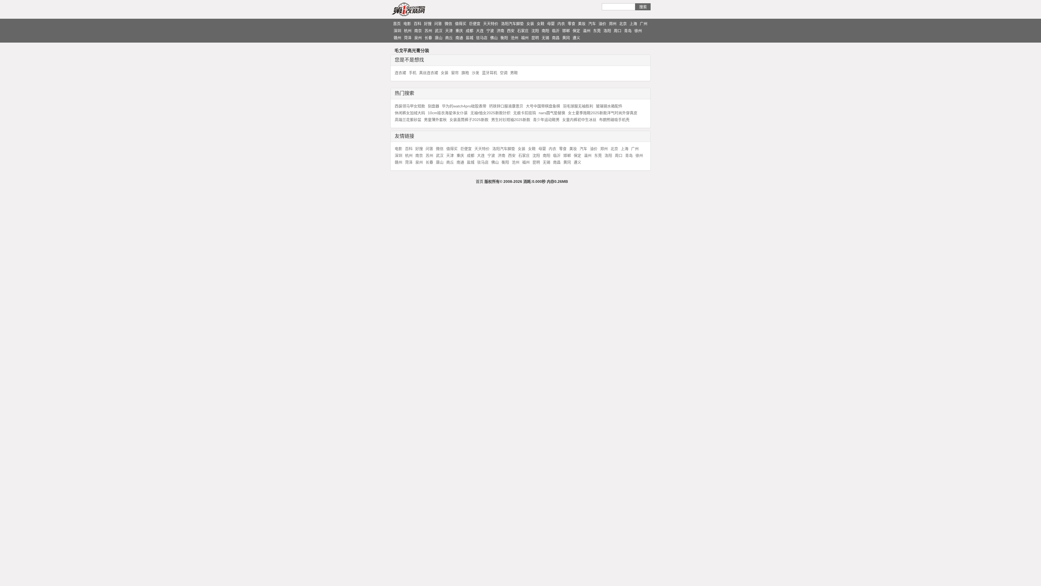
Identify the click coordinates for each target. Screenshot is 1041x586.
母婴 (551, 23)
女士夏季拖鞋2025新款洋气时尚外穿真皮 (602, 113)
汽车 (592, 23)
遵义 (576, 38)
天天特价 (490, 23)
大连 (480, 30)
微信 (448, 23)
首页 (397, 23)
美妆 (582, 23)
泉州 (418, 38)
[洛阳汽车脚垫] (418, 9)
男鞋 (514, 73)
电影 (407, 23)
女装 (530, 23)
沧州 (514, 38)
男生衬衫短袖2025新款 (510, 119)
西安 (511, 30)
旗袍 (465, 73)
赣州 (397, 38)
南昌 (556, 38)
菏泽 (408, 38)
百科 (417, 23)
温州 (586, 30)
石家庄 (523, 30)
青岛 (628, 30)
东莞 (597, 30)
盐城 (469, 38)
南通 (459, 38)
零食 (571, 23)
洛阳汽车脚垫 (512, 23)
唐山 (438, 38)
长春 (428, 38)
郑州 (612, 23)
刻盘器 (433, 106)
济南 (500, 30)
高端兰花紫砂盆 (408, 119)
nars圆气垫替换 (552, 113)
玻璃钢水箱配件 (609, 106)
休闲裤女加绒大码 (410, 113)
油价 (602, 23)
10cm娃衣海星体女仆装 (448, 113)
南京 (418, 30)
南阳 (545, 30)
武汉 (438, 30)
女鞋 (540, 23)
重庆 (459, 30)
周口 (617, 30)
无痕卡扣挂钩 (524, 113)
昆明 (535, 38)
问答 (438, 23)
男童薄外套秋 (435, 119)
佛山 (494, 38)
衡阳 (504, 38)
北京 (623, 23)
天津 (449, 30)
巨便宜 (474, 23)
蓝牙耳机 (489, 73)
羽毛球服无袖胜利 (578, 106)
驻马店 (481, 38)
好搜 (428, 23)
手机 (412, 73)
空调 (503, 73)
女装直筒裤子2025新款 (469, 119)
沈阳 (535, 30)
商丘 (449, 38)
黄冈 (566, 38)
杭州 (408, 30)
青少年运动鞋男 (546, 119)
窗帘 (455, 73)
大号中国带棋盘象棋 (543, 106)
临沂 (556, 30)
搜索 (643, 7)
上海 (633, 23)
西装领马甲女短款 (410, 106)
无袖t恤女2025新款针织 (490, 113)
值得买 (460, 23)
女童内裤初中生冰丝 (579, 119)
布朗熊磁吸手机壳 (614, 119)
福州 (525, 38)
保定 (576, 30)
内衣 (561, 23)
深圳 (397, 30)
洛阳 (607, 30)
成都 (469, 30)
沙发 (475, 73)
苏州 (428, 30)
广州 (643, 23)
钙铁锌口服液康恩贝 (506, 106)
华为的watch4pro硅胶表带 (464, 106)
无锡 (545, 38)
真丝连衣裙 (428, 73)
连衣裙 (400, 73)
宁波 (490, 30)
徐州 (638, 30)
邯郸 (566, 30)
